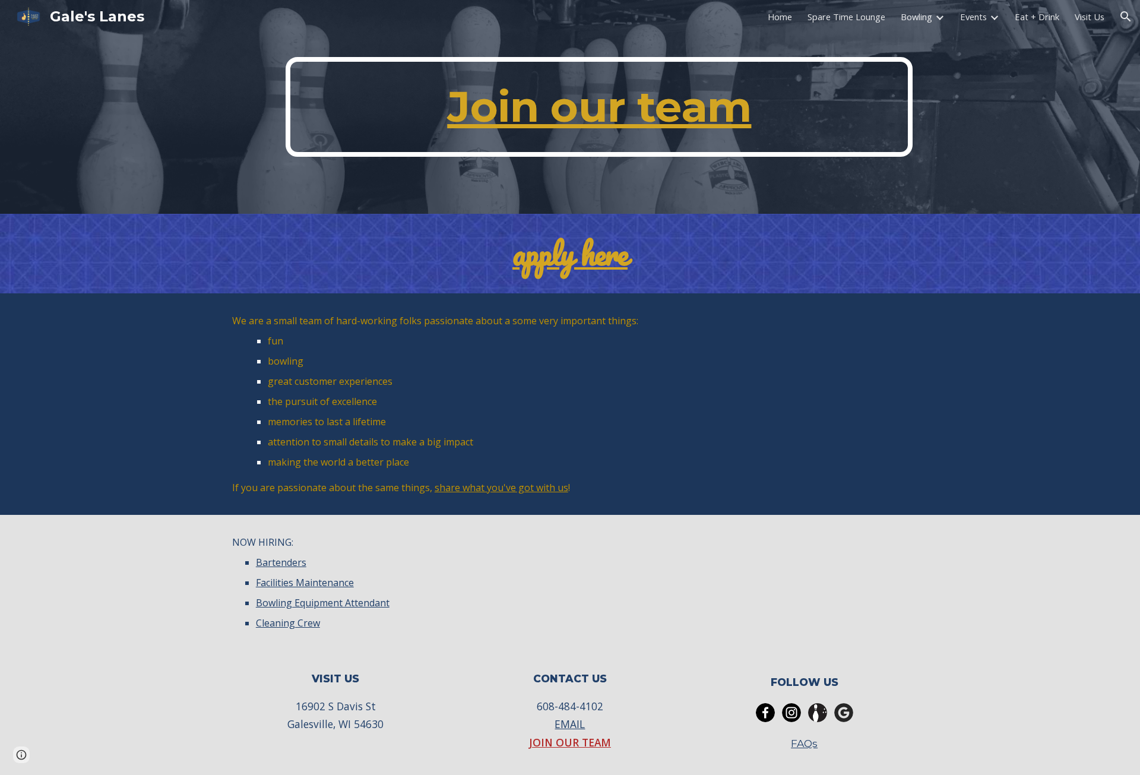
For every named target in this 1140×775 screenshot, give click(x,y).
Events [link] (973, 17)
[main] (599, 107)
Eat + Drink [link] (1037, 17)
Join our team (599, 106)
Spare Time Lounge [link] (846, 17)
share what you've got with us (501, 487)
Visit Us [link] (1089, 17)
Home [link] (780, 17)
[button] (1126, 16)
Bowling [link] (916, 17)
